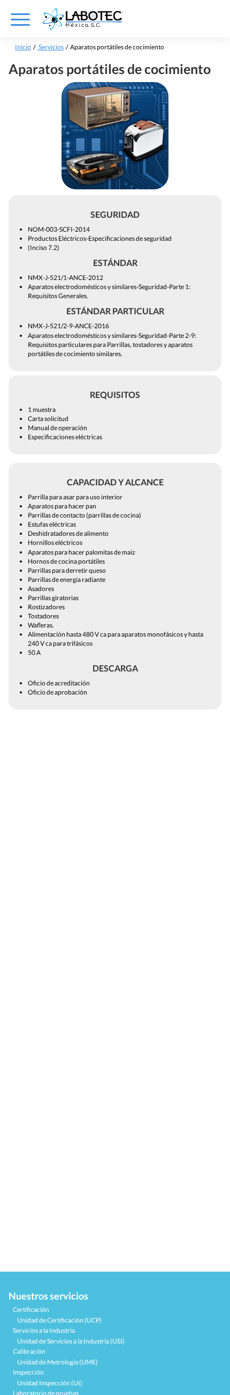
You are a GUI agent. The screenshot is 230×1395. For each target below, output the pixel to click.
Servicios (50, 47)
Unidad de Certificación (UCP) (59, 1320)
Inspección (28, 1372)
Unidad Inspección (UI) (49, 1383)
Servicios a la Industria (44, 1330)
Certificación (31, 1309)
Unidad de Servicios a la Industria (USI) (71, 1341)
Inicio (23, 47)
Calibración (29, 1351)
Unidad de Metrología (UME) (57, 1362)
